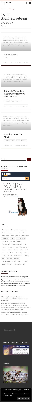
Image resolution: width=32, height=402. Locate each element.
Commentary (21, 238)
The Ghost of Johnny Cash (16, 309)
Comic (13, 238)
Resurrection (18, 255)
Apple (11, 232)
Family (4, 247)
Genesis (11, 247)
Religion (9, 255)
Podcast (18, 252)
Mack (26, 250)
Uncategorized (19, 264)
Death (19, 241)
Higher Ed (24, 247)
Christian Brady (8, 62)
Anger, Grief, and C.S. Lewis (17, 303)
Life (21, 250)
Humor (4, 250)
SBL (3, 258)
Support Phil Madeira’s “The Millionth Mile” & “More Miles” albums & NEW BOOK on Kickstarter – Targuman (15, 307)
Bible (24, 232)
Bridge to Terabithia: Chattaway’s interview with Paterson (14, 94)
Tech (25, 261)
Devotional (5, 244)
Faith (25, 244)
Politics (25, 252)
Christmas (5, 238)
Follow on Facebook (9, 330)
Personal (5, 252)
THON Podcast (11, 54)
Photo (11, 252)
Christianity (25, 235)
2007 (7, 9)
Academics (5, 230)
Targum (19, 261)
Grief (17, 247)
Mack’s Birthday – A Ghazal (19, 312)
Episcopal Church (16, 244)
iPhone (16, 250)
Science (9, 258)
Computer (5, 241)
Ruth (26, 255)
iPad (10, 250)
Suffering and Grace (8, 261)
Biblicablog (5, 235)
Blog (12, 235)
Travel (4, 264)
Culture (12, 241)
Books (18, 235)
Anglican (4, 232)
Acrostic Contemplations (18, 230)
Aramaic (18, 232)
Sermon (16, 258)
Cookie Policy (8, 395)
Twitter (10, 264)
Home (2, 9)
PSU (3, 255)
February (11, 9)
